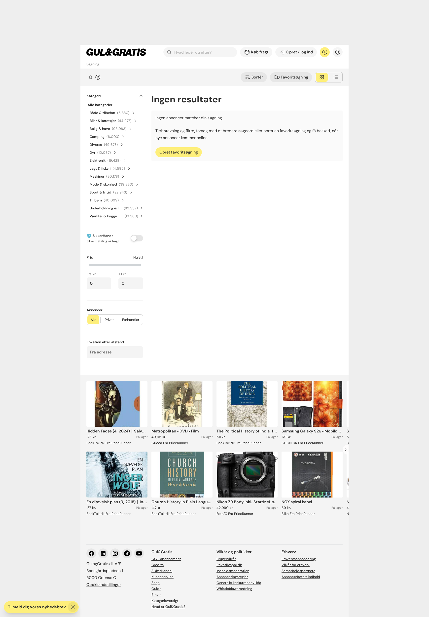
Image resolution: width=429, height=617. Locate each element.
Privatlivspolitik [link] (229, 565)
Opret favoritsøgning (178, 152)
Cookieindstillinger (103, 584)
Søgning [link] (92, 64)
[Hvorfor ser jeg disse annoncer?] (98, 77)
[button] (115, 265)
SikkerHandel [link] (161, 571)
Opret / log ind (299, 52)
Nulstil (138, 257)
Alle (93, 319)
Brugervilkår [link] (226, 559)
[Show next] (347, 450)
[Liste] (336, 77)
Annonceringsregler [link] (232, 577)
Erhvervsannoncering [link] (299, 559)
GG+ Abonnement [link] (166, 559)
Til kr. (122, 274)
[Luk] (73, 607)
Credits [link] (157, 565)
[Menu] (338, 52)
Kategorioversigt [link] (165, 600)
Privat (109, 319)
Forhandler (130, 319)
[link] (116, 52)
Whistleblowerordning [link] (234, 588)
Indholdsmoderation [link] (232, 571)
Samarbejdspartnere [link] (298, 571)
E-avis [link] (156, 594)
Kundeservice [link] (162, 577)
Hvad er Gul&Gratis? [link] (168, 606)
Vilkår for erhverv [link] (296, 565)
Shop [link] (155, 582)
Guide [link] (156, 588)
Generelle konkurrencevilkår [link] (238, 582)
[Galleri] (322, 77)
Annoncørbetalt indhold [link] (301, 577)
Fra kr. (92, 274)
